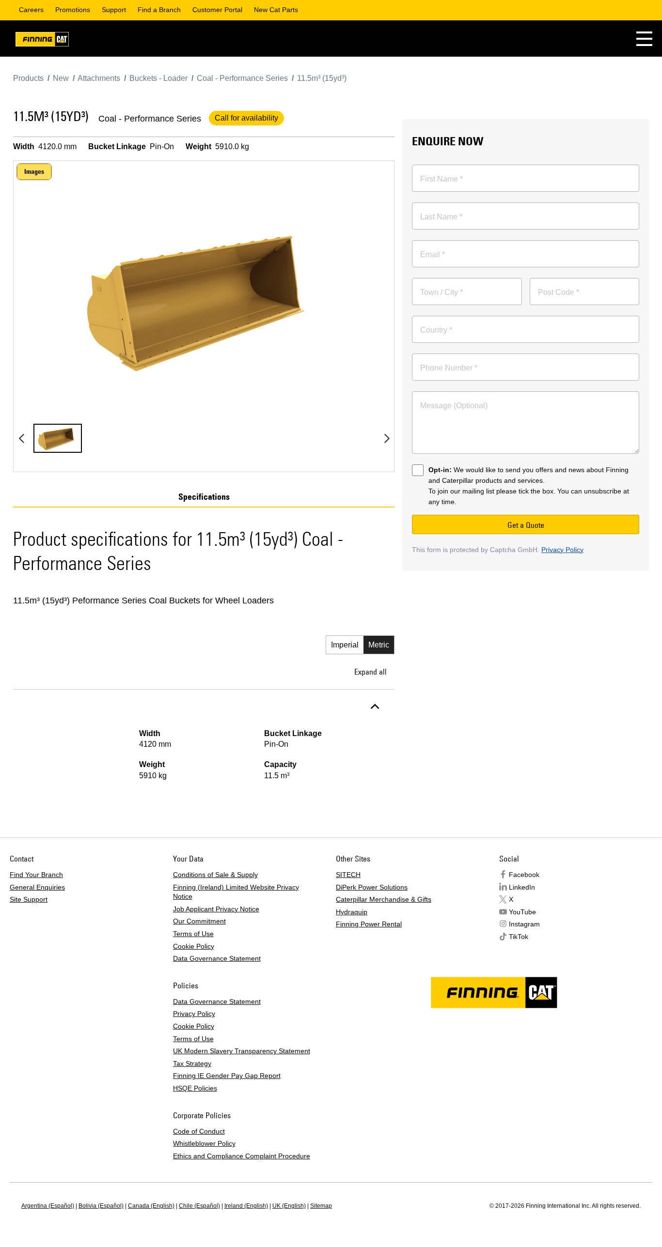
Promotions (72, 10)
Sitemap (321, 1205)
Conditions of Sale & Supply (215, 874)
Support (114, 10)
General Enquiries (37, 887)
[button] (644, 38)
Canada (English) (151, 1205)
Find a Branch (159, 10)
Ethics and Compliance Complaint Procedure (241, 1156)
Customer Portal (217, 10)
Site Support (28, 899)
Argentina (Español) (47, 1205)
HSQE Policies (195, 1088)
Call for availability (246, 118)
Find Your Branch (36, 874)
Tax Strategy (192, 1063)
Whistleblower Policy (204, 1143)
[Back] (21, 438)
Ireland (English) (246, 1205)
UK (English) (289, 1205)
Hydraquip (351, 912)
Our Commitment (199, 921)
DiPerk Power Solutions (372, 887)
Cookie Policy (193, 946)
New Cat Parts (276, 10)
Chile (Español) (199, 1205)
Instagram (524, 924)
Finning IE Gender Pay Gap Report (227, 1075)
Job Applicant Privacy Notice (216, 909)
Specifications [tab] (204, 497)
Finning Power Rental (369, 924)
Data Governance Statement (217, 958)
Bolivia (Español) (101, 1205)
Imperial (345, 645)
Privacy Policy (562, 550)
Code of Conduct (199, 1131)
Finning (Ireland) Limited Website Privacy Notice (236, 892)
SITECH (348, 874)
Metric (378, 645)
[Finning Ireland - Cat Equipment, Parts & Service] (42, 41)
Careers (31, 10)
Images (34, 171)
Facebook (524, 874)
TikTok (518, 936)
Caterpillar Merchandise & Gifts (383, 899)
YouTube (522, 912)
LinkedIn (522, 887)
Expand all (370, 672)
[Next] (386, 438)
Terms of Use (193, 934)
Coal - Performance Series (149, 118)
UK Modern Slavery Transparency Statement (241, 1051)
